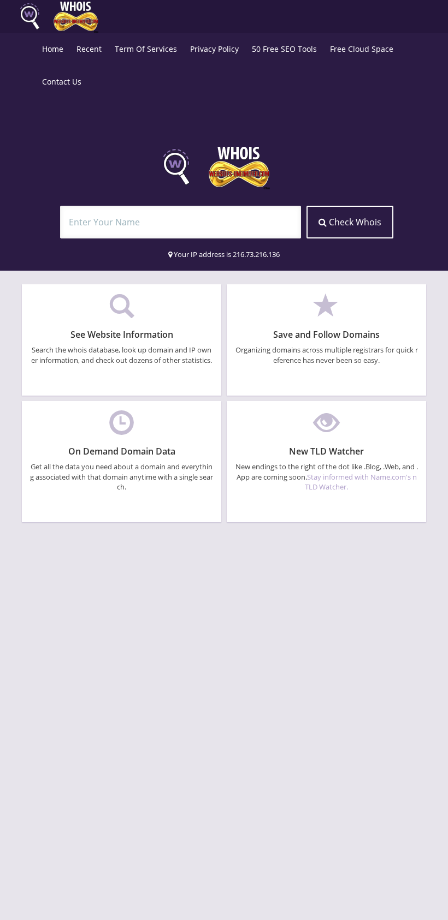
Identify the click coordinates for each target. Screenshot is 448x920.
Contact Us (61, 81)
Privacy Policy (214, 49)
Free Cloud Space (361, 49)
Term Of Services (146, 49)
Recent (89, 49)
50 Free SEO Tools (284, 49)
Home (52, 49)
